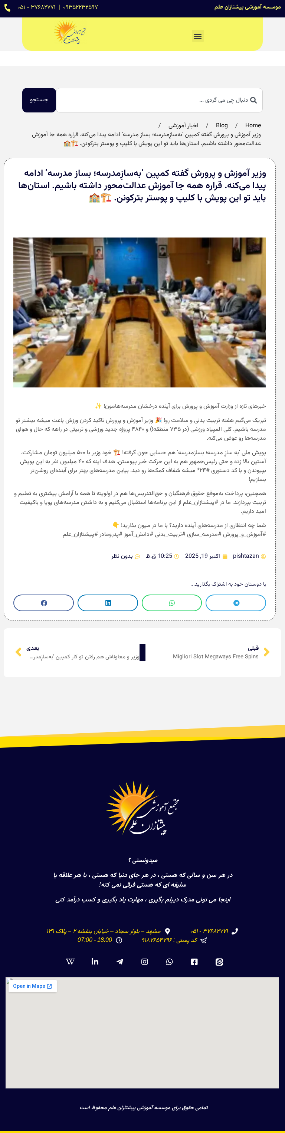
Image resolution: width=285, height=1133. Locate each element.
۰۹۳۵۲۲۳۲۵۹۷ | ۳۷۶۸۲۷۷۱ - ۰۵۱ (57, 7)
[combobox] (159, 100)
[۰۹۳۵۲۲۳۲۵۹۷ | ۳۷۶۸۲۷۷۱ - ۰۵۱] (7, 7)
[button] (198, 36)
